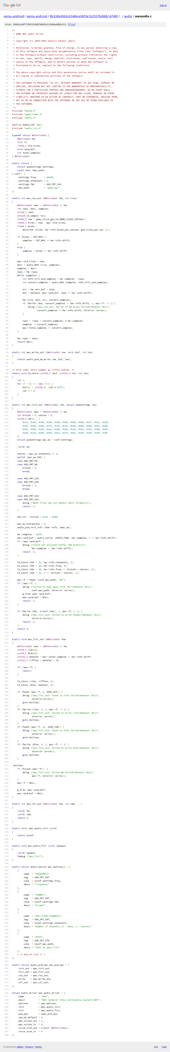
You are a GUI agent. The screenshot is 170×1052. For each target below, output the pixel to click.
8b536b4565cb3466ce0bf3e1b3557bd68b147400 (84, 16)
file (71, 24)
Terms (38, 1046)
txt (156, 1046)
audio (128, 16)
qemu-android (14, 16)
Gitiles (20, 1046)
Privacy (29, 1046)
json (164, 1046)
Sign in (163, 5)
